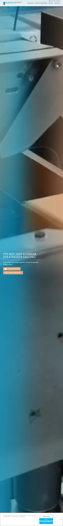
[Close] (61, 519)
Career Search (30, 3)
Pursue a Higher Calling (13, 268)
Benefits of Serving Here (41, 3)
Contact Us (57, 3)
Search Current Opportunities (12, 272)
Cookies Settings (46, 516)
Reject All (46, 519)
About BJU (50, 3)
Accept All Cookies (46, 522)
